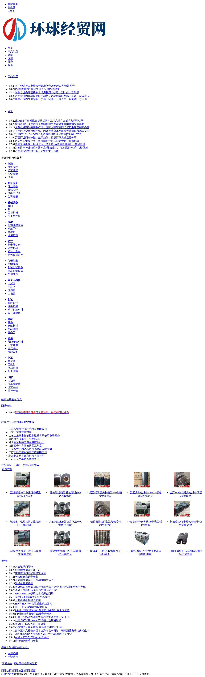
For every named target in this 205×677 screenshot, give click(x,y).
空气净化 (13, 348)
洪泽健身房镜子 (24, 583)
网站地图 (18, 670)
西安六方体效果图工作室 (28, 445)
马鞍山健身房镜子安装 (28, 600)
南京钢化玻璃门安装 (26, 640)
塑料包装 (13, 303)
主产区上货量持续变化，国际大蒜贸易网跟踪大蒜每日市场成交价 (52, 130)
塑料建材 (13, 329)
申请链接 (13, 656)
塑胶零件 (13, 228)
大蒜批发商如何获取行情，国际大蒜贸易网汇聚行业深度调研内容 (52, 127)
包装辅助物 (14, 313)
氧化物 (11, 361)
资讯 (10, 111)
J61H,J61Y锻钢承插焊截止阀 (31, 607)
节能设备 (13, 351)
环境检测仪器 (15, 270)
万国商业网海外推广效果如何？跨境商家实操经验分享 (46, 137)
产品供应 (13, 76)
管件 (10, 322)
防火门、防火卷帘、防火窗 (30, 623)
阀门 (10, 205)
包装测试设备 (15, 267)
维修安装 (13, 189)
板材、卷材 (14, 251)
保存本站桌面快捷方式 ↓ (15, 647)
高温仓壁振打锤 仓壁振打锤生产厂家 (36, 590)
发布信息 (17, 399)
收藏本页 (13, 4)
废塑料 (11, 232)
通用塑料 (13, 235)
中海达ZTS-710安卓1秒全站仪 (32, 637)
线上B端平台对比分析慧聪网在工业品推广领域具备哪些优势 (49, 120)
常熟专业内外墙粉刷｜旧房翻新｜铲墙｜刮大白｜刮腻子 (47, 92)
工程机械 (13, 212)
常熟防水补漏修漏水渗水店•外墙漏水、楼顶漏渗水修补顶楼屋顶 (51, 147)
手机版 (11, 7)
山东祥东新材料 (23, 432)
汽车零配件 (14, 384)
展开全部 (6, 157)
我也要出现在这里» (12, 422)
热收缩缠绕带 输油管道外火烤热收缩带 (37, 89)
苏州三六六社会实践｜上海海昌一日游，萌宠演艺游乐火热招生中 (52, 630)
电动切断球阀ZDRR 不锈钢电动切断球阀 (38, 620)
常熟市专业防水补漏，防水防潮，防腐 (37, 151)
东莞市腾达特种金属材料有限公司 (33, 449)
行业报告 (13, 186)
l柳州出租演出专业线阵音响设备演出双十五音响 (42, 610)
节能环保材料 (15, 341)
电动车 (11, 380)
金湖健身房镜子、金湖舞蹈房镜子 (34, 580)
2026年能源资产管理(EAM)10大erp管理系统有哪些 (43, 634)
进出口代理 (14, 193)
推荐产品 (7, 469)
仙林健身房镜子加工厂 (28, 570)
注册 (9, 399)
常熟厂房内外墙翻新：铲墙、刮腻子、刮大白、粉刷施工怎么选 (51, 99)
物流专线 (13, 167)
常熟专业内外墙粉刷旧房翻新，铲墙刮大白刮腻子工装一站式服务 (52, 95)
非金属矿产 (14, 244)
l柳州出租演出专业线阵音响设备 (33, 613)
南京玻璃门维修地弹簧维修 (30, 573)
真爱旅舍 (7, 663)
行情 (17, 465)
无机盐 (11, 364)
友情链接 (13, 653)
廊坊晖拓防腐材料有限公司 (29, 442)
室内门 (11, 332)
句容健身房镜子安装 (26, 576)
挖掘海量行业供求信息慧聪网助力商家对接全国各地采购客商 (49, 124)
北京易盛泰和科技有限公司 (29, 455)
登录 (3, 399)
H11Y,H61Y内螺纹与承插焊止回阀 (34, 593)
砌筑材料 (13, 325)
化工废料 (13, 371)
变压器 (11, 286)
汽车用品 (13, 387)
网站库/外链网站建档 (25, 663)
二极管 (11, 293)
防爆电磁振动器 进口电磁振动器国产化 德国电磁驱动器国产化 (50, 586)
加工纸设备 (14, 216)
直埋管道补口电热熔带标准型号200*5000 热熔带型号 (45, 85)
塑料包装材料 (15, 309)
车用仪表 (13, 274)
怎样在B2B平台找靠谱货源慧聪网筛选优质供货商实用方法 (48, 134)
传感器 (11, 290)
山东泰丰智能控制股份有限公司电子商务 (37, 435)
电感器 (11, 283)
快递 (10, 177)
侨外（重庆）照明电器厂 (28, 439)
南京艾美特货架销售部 (26, 459)
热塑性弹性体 (15, 225)
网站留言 (30, 670)
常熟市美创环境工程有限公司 (30, 452)
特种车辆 (13, 390)
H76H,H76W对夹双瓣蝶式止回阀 (33, 603)
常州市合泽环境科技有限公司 (30, 428)
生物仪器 (13, 264)
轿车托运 (13, 170)
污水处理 (13, 345)
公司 (25, 465)
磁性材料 (13, 248)
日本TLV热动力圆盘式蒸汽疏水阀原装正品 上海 (42, 617)
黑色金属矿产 (15, 254)
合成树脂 (13, 367)
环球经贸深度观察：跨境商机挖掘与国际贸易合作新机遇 (47, 141)
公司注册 (13, 196)
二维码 (11, 10)
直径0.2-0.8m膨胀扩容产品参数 (32, 597)
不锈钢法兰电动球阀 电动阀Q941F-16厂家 (38, 627)
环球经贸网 (7, 674)
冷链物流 (13, 173)
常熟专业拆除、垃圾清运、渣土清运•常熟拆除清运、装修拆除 (50, 144)
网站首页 (6, 670)
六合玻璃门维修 (24, 566)
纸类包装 (13, 306)
